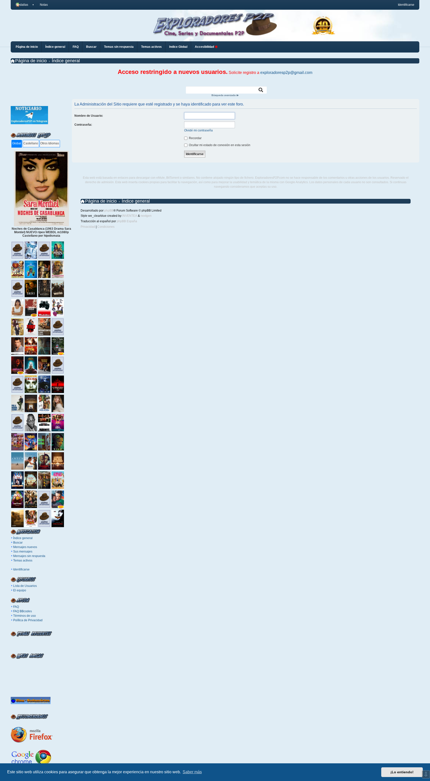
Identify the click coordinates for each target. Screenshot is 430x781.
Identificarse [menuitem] (406, 4)
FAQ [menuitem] (76, 47)
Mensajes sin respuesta (29, 556)
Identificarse (21, 569)
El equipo (19, 590)
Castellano (30, 143)
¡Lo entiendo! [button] (402, 772)
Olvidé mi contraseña (198, 130)
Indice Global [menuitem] (178, 47)
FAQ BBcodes (22, 611)
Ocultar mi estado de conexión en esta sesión (219, 145)
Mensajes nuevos (25, 547)
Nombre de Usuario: (88, 115)
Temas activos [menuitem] (151, 47)
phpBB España (127, 221)
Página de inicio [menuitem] (27, 47)
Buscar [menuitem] (91, 47)
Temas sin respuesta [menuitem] (119, 47)
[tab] (16, 144)
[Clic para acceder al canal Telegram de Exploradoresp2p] (29, 123)
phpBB (108, 210)
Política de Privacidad (28, 620)
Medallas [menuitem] (22, 4)
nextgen (146, 216)
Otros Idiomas (49, 143)
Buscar (18, 542)
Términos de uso (24, 615)
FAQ (16, 607)
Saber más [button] (192, 772)
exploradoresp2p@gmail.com (286, 72)
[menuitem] (41, 4)
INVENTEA (129, 216)
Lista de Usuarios (25, 586)
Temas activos (22, 560)
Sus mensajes (22, 551)
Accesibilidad (205, 47)
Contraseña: (83, 124)
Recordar (195, 138)
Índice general (23, 538)
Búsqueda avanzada (224, 95)
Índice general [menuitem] (55, 47)
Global (16, 143)
